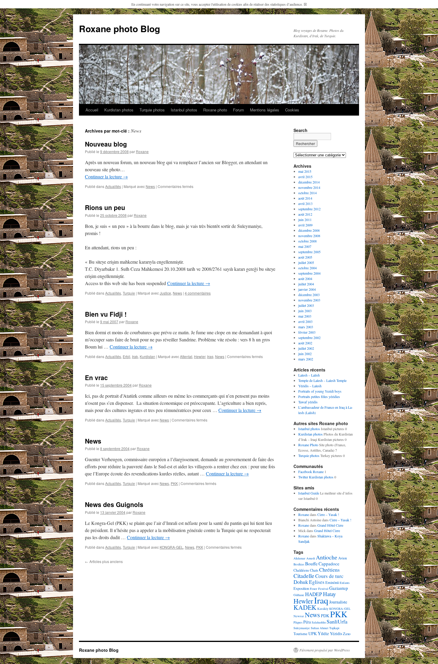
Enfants (345, 583)
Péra (307, 622)
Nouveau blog (106, 143)
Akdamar (299, 558)
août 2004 (305, 278)
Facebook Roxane (311, 471)
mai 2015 (304, 171)
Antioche (326, 557)
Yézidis (336, 633)
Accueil (92, 110)
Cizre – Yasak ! (328, 514)
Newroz (298, 616)
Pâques (297, 622)
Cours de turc (329, 576)
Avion (342, 558)
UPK (312, 633)
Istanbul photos (184, 110)
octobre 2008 (307, 241)
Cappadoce (329, 564)
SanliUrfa (337, 621)
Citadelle (303, 576)
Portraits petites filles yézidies (319, 396)
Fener (313, 589)
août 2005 (305, 257)
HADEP (313, 594)
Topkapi (334, 628)
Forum (238, 110)
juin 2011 (305, 219)
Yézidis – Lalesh (309, 385)
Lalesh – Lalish (309, 375)
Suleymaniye (301, 628)
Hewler (199, 356)
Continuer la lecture (106, 176)
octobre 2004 (307, 267)
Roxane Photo (308, 444)
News (150, 186)
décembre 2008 (309, 230)
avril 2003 (305, 321)
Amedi (310, 558)
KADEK (304, 607)
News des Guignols (114, 504)
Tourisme (300, 633)
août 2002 (305, 342)
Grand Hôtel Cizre (330, 525)
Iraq (210, 356)
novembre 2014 (309, 187)
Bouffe (311, 564)
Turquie (129, 293)
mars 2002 (305, 359)
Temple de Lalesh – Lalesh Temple (322, 380)
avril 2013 (305, 203)
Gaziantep (338, 588)
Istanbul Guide (308, 493)
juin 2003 (305, 310)
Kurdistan (147, 356)
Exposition (301, 588)
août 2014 (305, 198)
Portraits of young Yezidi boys (319, 391)
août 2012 (305, 214)
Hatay (329, 594)
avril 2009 (305, 225)
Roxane (142, 151)
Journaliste (338, 602)
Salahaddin (319, 622)
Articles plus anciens (104, 561)
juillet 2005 (306, 262)
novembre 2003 (309, 300)
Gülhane (298, 595)
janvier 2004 (307, 289)
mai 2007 (304, 246)
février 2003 (307, 332)
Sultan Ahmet (319, 628)
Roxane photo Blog (119, 28)
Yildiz (323, 633)
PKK (174, 483)
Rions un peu (105, 207)
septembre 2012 (309, 208)
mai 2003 (304, 316)
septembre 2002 (309, 337)
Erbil (126, 356)
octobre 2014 (307, 192)
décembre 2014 (309, 182)
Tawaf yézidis (308, 401)
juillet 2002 (306, 348)
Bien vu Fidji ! (106, 314)
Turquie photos (152, 110)
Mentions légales (264, 110)
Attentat (186, 356)
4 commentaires (198, 293)
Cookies (292, 110)
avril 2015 (305, 176)
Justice (165, 293)
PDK (325, 615)
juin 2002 (305, 353)
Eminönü (332, 582)
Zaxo (346, 633)
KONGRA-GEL (171, 547)
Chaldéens (301, 570)
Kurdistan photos (118, 110)
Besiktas (298, 564)
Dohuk (300, 581)
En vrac (96, 377)
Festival (323, 589)
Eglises (316, 582)
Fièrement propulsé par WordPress (324, 650)
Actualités (113, 186)
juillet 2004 (306, 284)
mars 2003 (305, 326)
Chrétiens (329, 569)
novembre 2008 (309, 235)
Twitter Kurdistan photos (315, 477)
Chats (314, 570)
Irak (135, 356)
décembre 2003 (309, 294)
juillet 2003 (306, 305)
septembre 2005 (309, 251)
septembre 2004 (309, 273)
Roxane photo (215, 110)
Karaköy (322, 609)
